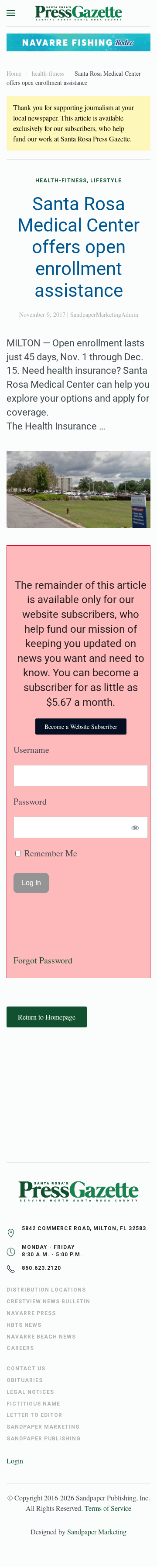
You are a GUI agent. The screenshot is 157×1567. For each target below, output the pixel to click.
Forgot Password (43, 960)
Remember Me (49, 853)
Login (15, 1460)
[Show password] (135, 827)
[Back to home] (78, 13)
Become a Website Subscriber (80, 726)
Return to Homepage (46, 1016)
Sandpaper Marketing (96, 1531)
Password (30, 801)
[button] (11, 13)
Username (31, 749)
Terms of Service (108, 1508)
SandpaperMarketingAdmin (104, 314)
